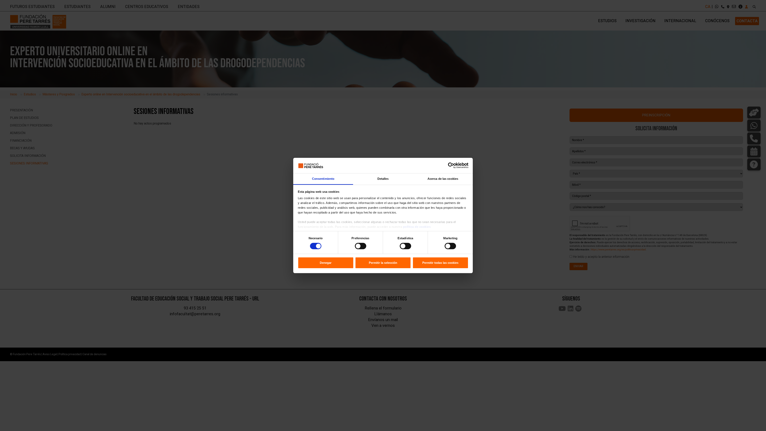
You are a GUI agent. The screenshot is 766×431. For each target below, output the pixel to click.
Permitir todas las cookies (440, 262)
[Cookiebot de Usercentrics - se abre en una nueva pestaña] (450, 165)
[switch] (360, 246)
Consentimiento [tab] (323, 178)
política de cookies (417, 226)
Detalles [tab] (383, 178)
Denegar (326, 262)
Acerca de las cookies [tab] (442, 178)
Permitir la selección (383, 262)
